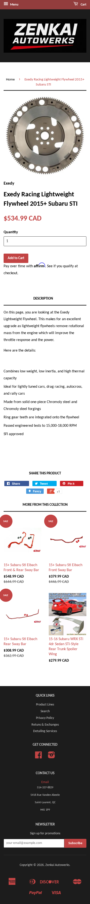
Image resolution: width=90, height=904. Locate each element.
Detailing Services (45, 731)
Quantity (11, 232)
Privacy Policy (45, 718)
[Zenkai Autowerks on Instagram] (51, 756)
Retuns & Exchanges (45, 724)
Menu (13, 4)
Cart (83, 4)
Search (45, 711)
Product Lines (45, 704)
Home (10, 79)
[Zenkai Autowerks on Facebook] (38, 756)
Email (45, 782)
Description (43, 299)
